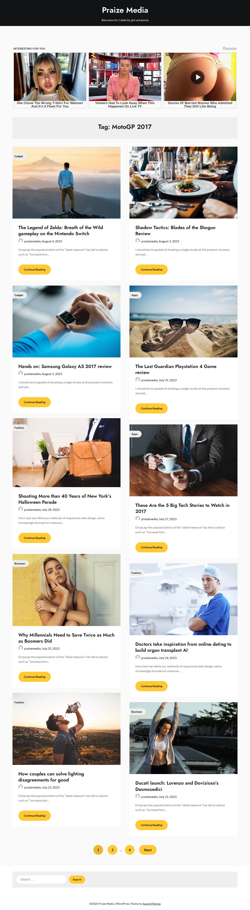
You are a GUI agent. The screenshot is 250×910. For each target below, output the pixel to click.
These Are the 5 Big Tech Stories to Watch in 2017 (182, 508)
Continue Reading (34, 269)
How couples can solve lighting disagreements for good (51, 776)
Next (148, 850)
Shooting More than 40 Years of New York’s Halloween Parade (64, 499)
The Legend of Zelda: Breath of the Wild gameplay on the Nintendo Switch (60, 230)
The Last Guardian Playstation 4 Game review (175, 369)
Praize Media (125, 10)
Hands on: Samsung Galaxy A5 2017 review (65, 366)
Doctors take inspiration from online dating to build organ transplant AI (183, 647)
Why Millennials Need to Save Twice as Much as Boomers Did (66, 637)
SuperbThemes (152, 903)
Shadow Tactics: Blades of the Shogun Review (175, 230)
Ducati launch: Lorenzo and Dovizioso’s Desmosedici (177, 786)
